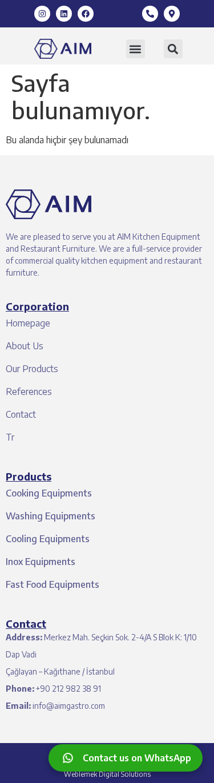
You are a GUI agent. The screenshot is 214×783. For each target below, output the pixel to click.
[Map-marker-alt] (172, 14)
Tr (10, 437)
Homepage (28, 323)
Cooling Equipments (48, 538)
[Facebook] (86, 14)
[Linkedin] (64, 14)
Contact (21, 414)
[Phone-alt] (150, 14)
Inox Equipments (40, 561)
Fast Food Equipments (52, 584)
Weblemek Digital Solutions (107, 774)
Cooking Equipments (49, 493)
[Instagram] (42, 14)
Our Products (32, 368)
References (29, 391)
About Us (24, 346)
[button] (135, 48)
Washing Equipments (50, 516)
